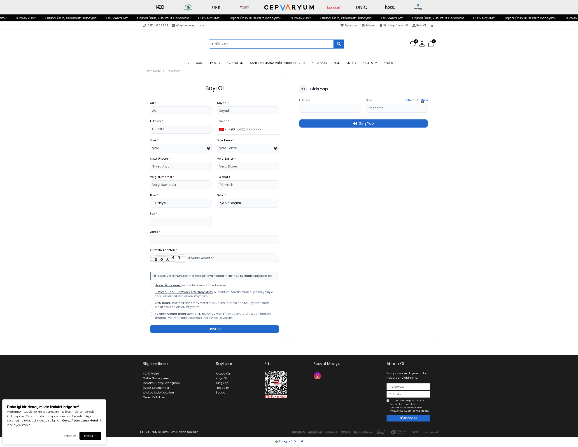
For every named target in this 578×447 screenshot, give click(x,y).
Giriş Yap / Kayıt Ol (395, 25)
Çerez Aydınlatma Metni (80, 420)
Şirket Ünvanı (160, 159)
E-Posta (156, 121)
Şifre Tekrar (225, 140)
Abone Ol (410, 418)
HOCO (215, 63)
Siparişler (351, 25)
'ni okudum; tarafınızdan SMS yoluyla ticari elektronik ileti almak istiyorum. (212, 305)
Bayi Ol (421, 25)
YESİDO (389, 63)
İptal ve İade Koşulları (158, 392)
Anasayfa (153, 71)
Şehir (221, 195)
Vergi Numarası (162, 177)
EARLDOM (370, 63)
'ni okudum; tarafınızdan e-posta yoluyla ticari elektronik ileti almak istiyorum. (214, 294)
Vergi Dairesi (227, 159)
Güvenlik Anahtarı (163, 250)
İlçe (153, 213)
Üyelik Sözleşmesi (156, 388)
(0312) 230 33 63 (157, 25)
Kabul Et (90, 436)
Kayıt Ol (221, 378)
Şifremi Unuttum (417, 100)
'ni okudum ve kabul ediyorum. (191, 285)
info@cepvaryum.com (191, 25)
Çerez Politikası (154, 397)
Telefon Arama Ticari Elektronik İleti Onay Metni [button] (189, 314)
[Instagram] (433, 25)
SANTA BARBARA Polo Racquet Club (277, 63)
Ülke (154, 195)
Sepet (220, 392)
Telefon (223, 121)
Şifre (154, 140)
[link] (289, 7)
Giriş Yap (222, 383)
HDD (337, 63)
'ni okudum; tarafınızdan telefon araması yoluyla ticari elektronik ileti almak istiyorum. (213, 316)
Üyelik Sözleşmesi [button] (168, 285)
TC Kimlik (223, 177)
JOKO (351, 63)
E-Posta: (305, 100)
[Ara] (338, 44)
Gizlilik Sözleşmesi (156, 378)
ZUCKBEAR (319, 63)
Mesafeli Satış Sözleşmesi (161, 383)
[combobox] (226, 129)
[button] (431, 44)
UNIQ (199, 63)
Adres (155, 232)
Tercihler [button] (70, 436)
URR (186, 63)
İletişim (370, 25)
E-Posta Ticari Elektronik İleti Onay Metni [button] (184, 292)
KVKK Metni (151, 373)
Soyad (223, 103)
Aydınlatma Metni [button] (416, 411)
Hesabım (173, 71)
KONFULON (235, 63)
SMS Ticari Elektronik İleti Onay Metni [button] (181, 303)
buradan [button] (246, 276)
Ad (153, 103)
